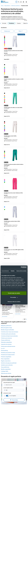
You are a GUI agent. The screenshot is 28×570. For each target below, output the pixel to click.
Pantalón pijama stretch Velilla (10, 135)
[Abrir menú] (26, 2)
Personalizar (13, 297)
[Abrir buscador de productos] (19, 2)
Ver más (25, 20)
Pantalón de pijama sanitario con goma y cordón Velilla (13, 79)
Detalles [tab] (13, 270)
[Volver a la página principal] (4, 2)
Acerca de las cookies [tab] (21, 270)
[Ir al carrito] (23, 2)
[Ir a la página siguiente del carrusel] (27, 23)
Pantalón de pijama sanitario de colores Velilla (13, 50)
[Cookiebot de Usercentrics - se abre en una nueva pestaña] (21, 267)
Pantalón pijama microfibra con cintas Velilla (13, 107)
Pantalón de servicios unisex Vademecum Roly (13, 192)
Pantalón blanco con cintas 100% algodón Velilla (14, 249)
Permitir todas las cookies (14, 293)
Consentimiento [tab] (5, 270)
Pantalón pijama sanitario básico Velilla (12, 221)
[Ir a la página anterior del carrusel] (0, 23)
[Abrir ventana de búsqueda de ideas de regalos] (16, 2)
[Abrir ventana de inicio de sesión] (21, 1)
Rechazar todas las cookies (14, 301)
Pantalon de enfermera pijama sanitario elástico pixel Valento (13, 165)
